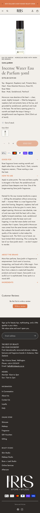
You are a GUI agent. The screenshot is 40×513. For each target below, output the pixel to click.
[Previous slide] (2, 3)
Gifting (4, 439)
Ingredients (7, 282)
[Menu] (2, 11)
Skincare (5, 422)
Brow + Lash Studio (9, 461)
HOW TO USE (7, 176)
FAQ (3, 408)
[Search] (7, 10)
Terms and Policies (20, 504)
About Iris (5, 395)
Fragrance (5, 430)
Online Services (7, 465)
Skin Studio (6, 452)
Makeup (5, 426)
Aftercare (5, 469)
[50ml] (5, 133)
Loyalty (4, 404)
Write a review (20, 306)
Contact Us (6, 400)
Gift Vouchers (7, 434)
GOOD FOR (6, 159)
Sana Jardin (7, 63)
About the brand (10, 254)
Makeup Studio (7, 457)
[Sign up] (35, 335)
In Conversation (7, 391)
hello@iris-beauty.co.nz (15, 366)
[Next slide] (37, 3)
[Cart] (37, 10)
